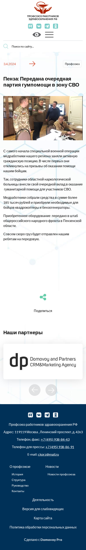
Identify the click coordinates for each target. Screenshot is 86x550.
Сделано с (43, 539)
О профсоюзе (20, 466)
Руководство (20, 485)
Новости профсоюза (61, 474)
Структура (18, 480)
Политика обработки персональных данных (43, 527)
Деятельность (43, 500)
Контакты (18, 491)
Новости (52, 466)
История (17, 474)
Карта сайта (43, 518)
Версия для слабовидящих (43, 509)
